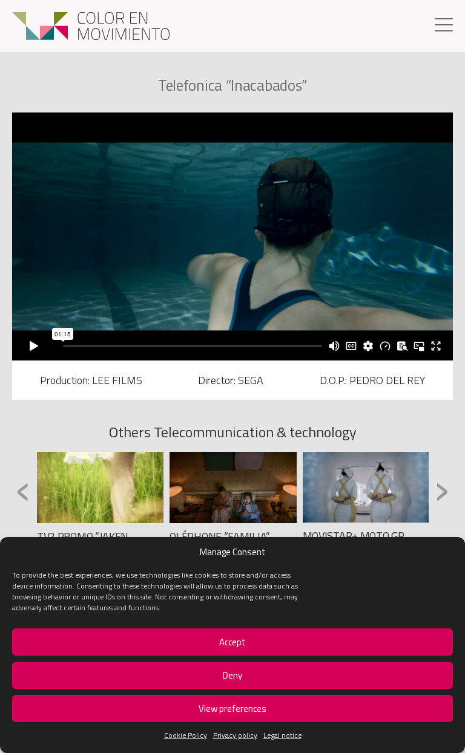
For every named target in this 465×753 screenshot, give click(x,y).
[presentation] (23, 490)
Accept (232, 642)
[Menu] (444, 26)
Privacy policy (235, 735)
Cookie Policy (185, 735)
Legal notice (282, 735)
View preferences (232, 709)
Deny (232, 675)
